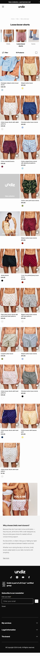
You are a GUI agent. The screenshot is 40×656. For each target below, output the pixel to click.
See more (6, 558)
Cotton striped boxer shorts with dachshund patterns (29, 162)
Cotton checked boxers (7, 161)
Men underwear (25, 19)
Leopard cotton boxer (7, 353)
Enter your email (6, 597)
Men (17, 19)
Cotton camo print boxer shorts (30, 200)
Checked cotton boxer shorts (29, 122)
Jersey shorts (5, 275)
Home (12, 19)
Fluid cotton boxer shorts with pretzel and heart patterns (9, 315)
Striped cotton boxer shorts (29, 238)
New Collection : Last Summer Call (20, 2)
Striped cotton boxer (27, 83)
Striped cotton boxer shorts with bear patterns (29, 315)
